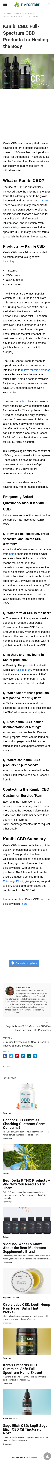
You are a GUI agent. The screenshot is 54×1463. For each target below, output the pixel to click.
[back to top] (47, 1456)
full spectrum (23, 669)
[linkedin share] (23, 1056)
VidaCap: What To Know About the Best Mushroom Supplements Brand (24, 1248)
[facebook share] (5, 1056)
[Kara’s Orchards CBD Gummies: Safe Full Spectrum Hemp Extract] (27, 1341)
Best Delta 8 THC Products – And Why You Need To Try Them (26, 1184)
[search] (49, 4)
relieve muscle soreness (35, 370)
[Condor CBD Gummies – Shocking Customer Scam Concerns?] (27, 1096)
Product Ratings (24, 14)
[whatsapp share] (29, 1056)
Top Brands (33, 16)
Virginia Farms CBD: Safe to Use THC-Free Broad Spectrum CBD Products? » (28, 1028)
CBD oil (44, 200)
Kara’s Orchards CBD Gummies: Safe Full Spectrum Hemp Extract (22, 1369)
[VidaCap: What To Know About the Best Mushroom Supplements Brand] (27, 1220)
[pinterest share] (17, 1056)
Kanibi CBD (10, 227)
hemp (12, 553)
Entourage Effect (13, 881)
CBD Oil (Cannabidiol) (13, 16)
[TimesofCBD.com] (27, 4)
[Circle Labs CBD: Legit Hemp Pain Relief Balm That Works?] (27, 1281)
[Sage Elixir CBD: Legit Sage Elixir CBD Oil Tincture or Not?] (27, 1402)
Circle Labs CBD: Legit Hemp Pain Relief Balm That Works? (26, 1308)
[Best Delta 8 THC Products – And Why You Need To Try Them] (27, 1157)
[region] (27, 113)
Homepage (8, 14)
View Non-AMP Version (35, 1457)
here (24, 903)
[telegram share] (35, 1056)
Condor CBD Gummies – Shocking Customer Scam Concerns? (24, 1124)
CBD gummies (17, 401)
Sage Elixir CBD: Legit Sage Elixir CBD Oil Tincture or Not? (25, 1429)
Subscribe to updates (26, 963)
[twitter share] (11, 1056)
